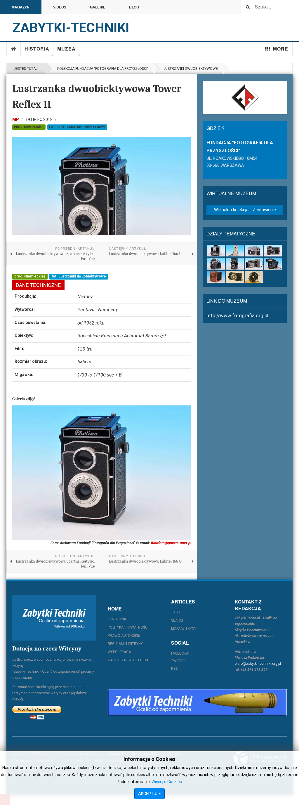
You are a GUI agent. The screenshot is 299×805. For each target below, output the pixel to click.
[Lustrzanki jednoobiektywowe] (216, 264)
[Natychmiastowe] (273, 264)
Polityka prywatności (128, 627)
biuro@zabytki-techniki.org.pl (258, 664)
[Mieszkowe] (254, 264)
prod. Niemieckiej (29, 127)
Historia (37, 48)
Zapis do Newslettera (128, 660)
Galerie (97, 7)
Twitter (178, 661)
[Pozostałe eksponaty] (254, 277)
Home (14, 49)
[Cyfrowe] (235, 251)
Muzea (66, 48)
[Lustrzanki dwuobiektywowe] (235, 264)
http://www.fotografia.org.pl (237, 315)
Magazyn (20, 7)
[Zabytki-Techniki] (54, 618)
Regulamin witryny (125, 644)
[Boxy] (216, 251)
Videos (59, 7)
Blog (134, 7)
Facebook (180, 653)
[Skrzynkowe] (216, 277)
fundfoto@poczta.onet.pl (171, 543)
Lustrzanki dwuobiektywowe (191, 69)
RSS (174, 669)
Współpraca (119, 652)
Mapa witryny (183, 629)
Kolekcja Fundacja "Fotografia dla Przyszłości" (101, 69)
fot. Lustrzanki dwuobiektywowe (77, 127)
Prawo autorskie (124, 636)
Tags (175, 612)
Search (178, 620)
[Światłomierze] (235, 277)
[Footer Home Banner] (197, 702)
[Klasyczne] (254, 251)
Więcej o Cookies (167, 781)
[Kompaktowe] (273, 251)
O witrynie (117, 619)
